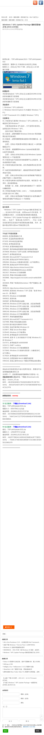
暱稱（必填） (25, 694)
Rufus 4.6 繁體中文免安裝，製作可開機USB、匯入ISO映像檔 (23, 661)
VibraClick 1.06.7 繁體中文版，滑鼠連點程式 (17, 669)
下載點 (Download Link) (30, 377)
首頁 (10, 17)
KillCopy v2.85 (8, 664)
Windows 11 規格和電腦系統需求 (14, 647)
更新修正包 (24, 17)
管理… (38, 731)
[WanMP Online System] (12, 11)
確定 (5, 731)
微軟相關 (16, 17)
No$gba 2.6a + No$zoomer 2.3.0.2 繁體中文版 (18, 666)
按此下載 (13, 131)
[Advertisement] (22, 43)
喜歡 (9, 627)
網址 (22, 703)
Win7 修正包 (34, 17)
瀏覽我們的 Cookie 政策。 (29, 726)
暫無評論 (20, 29)
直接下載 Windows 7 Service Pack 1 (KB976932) (19, 645)
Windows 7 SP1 (17, 129)
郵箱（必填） (25, 698)
